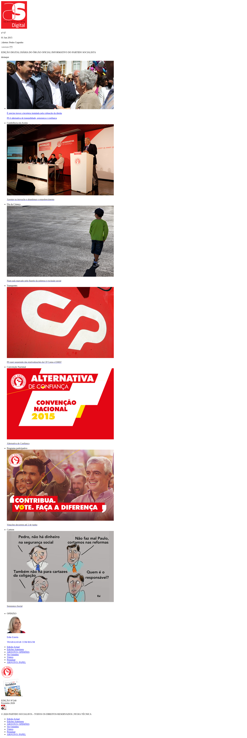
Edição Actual (13, 647)
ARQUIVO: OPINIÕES (18, 652)
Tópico (10, 657)
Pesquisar (11, 660)
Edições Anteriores (15, 649)
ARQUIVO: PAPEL (16, 662)
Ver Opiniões (13, 654)
